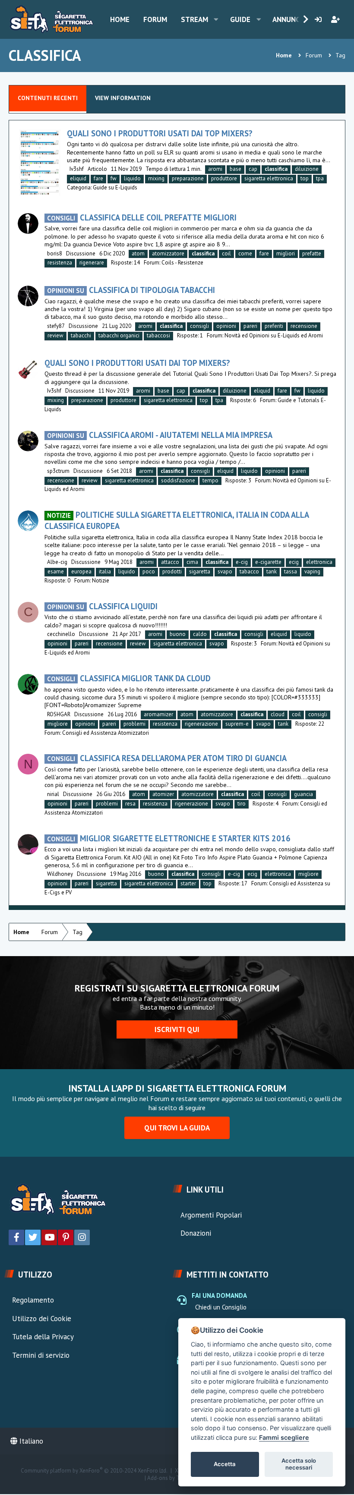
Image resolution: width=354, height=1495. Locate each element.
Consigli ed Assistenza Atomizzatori (105, 732)
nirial (53, 794)
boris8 (54, 253)
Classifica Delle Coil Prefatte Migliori (142, 217)
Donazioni (195, 1233)
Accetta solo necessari (298, 1464)
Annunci (287, 19)
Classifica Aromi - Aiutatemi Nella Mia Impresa (159, 435)
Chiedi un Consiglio (221, 1307)
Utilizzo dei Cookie (41, 1318)
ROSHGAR (58, 714)
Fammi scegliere (284, 1437)
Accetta (225, 1463)
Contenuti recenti (48, 98)
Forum (155, 19)
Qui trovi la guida (177, 1128)
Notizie (100, 580)
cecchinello (61, 634)
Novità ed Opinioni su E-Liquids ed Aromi (273, 335)
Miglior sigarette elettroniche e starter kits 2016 (169, 838)
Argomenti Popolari (211, 1215)
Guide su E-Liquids (115, 187)
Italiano (30, 1441)
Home (120, 19)
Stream (194, 19)
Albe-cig (57, 562)
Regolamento (33, 1300)
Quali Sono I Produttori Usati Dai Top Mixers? (160, 133)
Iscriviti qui (177, 1029)
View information (123, 98)
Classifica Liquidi (102, 606)
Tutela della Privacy (43, 1336)
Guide (240, 19)
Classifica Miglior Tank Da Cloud (129, 678)
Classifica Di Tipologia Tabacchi (131, 290)
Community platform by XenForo (94, 1470)
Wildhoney (60, 874)
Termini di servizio (41, 1355)
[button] (216, 19)
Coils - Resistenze (182, 262)
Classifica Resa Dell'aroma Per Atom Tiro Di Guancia (167, 758)
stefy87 (56, 326)
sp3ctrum (58, 471)
